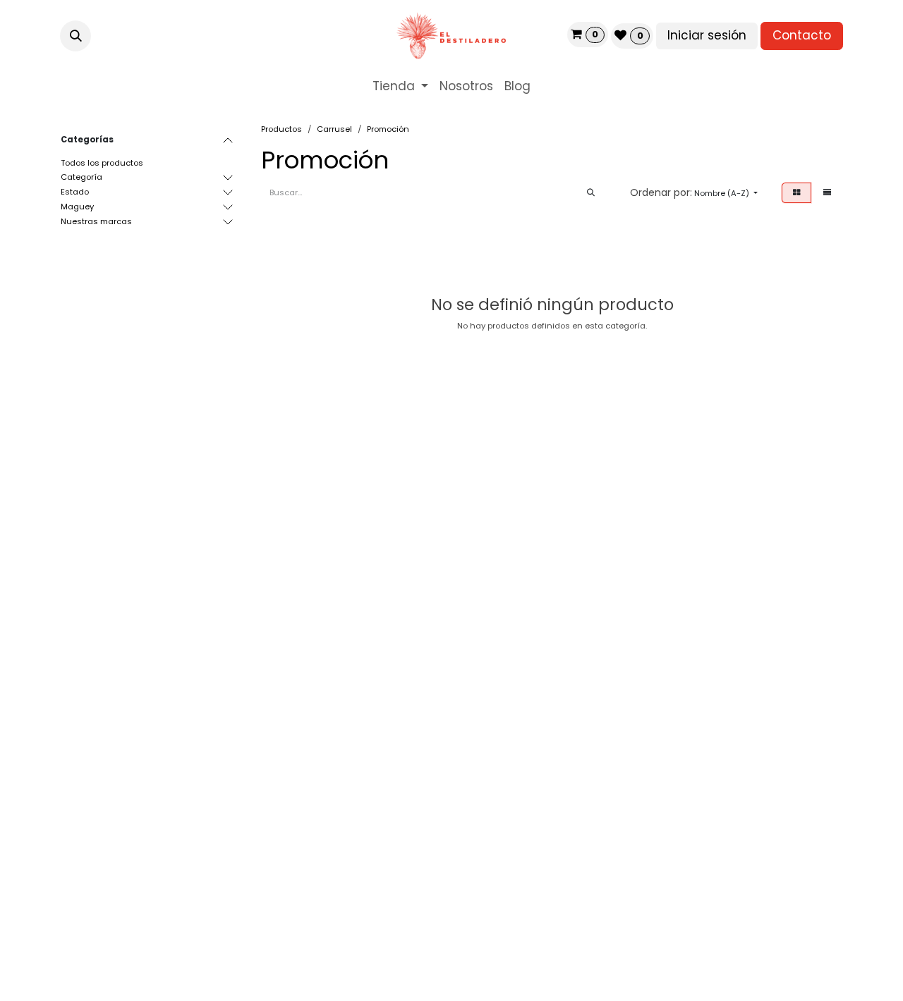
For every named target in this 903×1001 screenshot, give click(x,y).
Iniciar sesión (706, 35)
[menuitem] (400, 87)
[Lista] (827, 193)
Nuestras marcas (96, 221)
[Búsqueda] (591, 193)
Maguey (77, 206)
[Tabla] (796, 193)
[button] (75, 35)
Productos (281, 129)
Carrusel (334, 129)
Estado (75, 191)
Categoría (81, 177)
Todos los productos (102, 162)
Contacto (801, 35)
